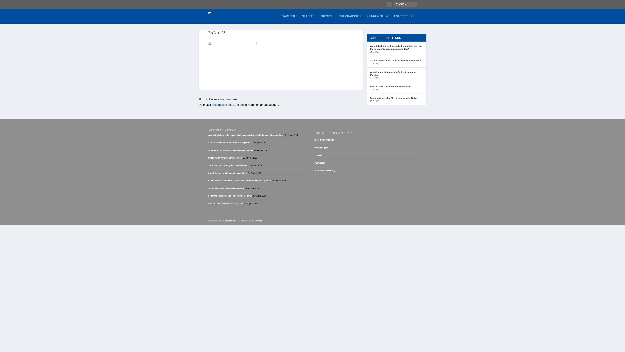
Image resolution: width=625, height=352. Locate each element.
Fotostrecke (404, 16)
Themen (326, 16)
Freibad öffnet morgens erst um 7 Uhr (225, 203)
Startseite (289, 16)
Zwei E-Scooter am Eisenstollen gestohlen (227, 173)
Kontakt (318, 155)
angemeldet (219, 104)
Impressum (319, 163)
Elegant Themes (229, 221)
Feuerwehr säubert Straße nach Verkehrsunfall (230, 196)
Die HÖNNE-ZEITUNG (324, 140)
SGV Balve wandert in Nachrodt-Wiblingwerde (395, 60)
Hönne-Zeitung (378, 16)
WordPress (257, 221)
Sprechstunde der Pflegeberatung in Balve (393, 98)
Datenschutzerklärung (324, 170)
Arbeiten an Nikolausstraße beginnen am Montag (393, 73)
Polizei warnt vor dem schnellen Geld (390, 86)
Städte (307, 16)
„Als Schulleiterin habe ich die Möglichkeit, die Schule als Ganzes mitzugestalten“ (396, 47)
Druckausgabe (350, 16)
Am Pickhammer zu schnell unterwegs (226, 188)
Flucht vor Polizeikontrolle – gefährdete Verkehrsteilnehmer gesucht (239, 181)
